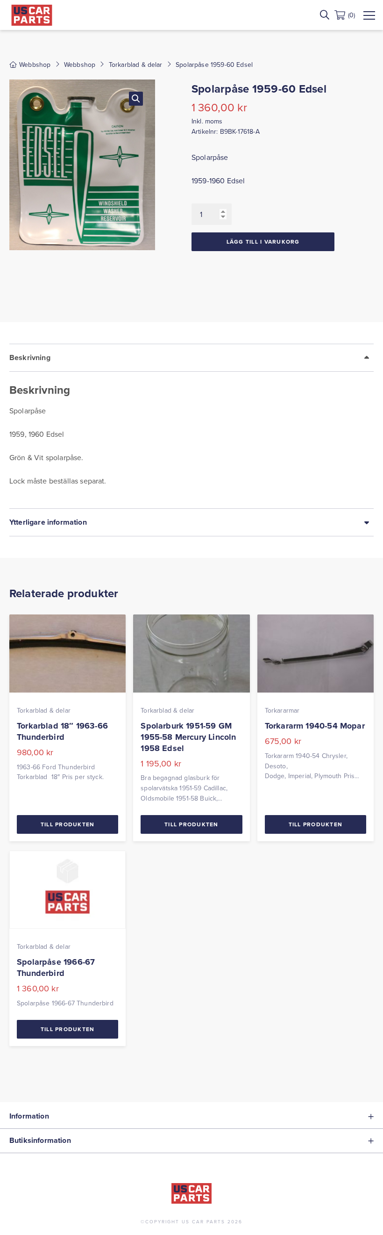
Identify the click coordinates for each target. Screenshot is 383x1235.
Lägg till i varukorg (263, 242)
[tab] (191, 426)
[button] (136, 99)
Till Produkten (68, 824)
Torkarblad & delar (136, 64)
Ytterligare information (48, 522)
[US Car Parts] (31, 15)
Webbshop (79, 64)
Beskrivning (29, 357)
